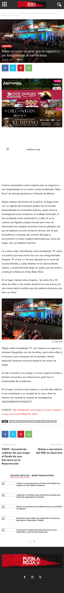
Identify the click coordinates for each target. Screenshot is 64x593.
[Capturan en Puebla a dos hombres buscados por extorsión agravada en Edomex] (8, 501)
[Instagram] (32, 577)
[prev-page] (30, 541)
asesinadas (15, 421)
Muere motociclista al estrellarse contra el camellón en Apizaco (39, 507)
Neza (53, 421)
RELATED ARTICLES (20, 475)
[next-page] (34, 541)
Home (4, 13)
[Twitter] (13, 68)
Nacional (13, 13)
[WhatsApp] (28, 68)
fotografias (34, 421)
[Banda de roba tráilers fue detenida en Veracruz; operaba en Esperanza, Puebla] (8, 521)
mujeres (45, 421)
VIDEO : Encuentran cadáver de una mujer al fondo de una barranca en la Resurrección (16, 456)
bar (24, 421)
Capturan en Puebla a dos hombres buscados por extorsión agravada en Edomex (38, 496)
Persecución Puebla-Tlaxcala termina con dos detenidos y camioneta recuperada (36, 530)
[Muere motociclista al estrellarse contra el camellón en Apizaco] (8, 509)
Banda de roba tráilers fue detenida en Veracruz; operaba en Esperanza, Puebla (38, 519)
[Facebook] (5, 68)
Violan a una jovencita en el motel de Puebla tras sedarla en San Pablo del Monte (38, 484)
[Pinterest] (20, 68)
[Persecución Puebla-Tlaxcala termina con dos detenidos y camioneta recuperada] (8, 532)
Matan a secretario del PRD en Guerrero (49, 450)
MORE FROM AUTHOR (43, 475)
